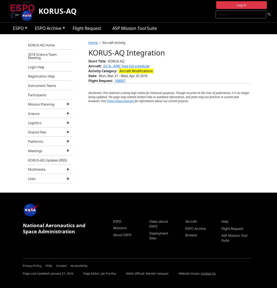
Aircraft (191, 221)
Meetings (34, 152)
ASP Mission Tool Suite (134, 28)
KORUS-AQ (58, 11)
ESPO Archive (47, 29)
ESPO (17, 29)
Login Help (36, 67)
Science (33, 114)
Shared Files (36, 133)
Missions (120, 228)
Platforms (35, 142)
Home (93, 42)
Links (31, 180)
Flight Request (87, 28)
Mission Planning (40, 105)
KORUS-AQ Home (41, 45)
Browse (191, 235)
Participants (37, 95)
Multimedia (36, 170)
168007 (120, 81)
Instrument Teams (42, 85)
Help (225, 221)
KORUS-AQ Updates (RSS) (47, 160)
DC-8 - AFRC (112, 66)
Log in (241, 5)
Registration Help (41, 76)
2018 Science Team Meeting (42, 56)
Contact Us (208, 273)
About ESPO (122, 235)
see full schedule (135, 66)
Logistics (34, 124)
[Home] (24, 11)
